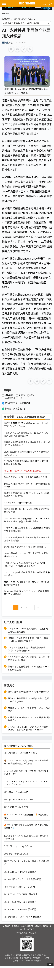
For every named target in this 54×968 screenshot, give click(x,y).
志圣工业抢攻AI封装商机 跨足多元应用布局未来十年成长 (27, 574)
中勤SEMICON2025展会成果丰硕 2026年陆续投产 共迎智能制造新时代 (26, 434)
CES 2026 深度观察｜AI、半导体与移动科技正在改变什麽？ (26, 772)
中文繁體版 (22, 933)
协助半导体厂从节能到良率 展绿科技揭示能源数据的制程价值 (26, 583)
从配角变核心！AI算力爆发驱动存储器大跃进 (25, 477)
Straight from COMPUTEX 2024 (19, 886)
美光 (32, 395)
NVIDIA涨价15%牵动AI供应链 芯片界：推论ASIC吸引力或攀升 (29, 658)
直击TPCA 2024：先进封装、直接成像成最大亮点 (26, 863)
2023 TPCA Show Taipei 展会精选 (20, 901)
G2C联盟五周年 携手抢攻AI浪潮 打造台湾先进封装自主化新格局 (26, 463)
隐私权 (45, 926)
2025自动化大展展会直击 (16, 792)
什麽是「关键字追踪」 (15, 408)
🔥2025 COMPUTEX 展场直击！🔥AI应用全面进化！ (26, 816)
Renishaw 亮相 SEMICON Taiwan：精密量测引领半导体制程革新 (26, 593)
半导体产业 (10, 398)
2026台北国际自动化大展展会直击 (20, 752)
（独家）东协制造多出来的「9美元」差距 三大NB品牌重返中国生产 (29, 640)
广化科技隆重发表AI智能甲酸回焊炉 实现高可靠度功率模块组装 (27, 539)
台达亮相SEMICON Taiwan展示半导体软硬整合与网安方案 (26, 510)
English (33, 933)
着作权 (38, 926)
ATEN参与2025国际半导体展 (18, 502)
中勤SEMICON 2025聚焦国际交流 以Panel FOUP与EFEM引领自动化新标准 (24, 564)
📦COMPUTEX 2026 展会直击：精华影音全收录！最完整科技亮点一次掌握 (26, 762)
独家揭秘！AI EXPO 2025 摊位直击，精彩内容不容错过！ (26, 837)
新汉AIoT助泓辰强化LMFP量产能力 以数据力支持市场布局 (28, 700)
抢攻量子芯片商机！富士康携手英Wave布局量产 (29, 709)
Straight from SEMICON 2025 (18, 799)
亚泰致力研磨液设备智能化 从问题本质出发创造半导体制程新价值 (27, 529)
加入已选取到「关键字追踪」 (18, 403)
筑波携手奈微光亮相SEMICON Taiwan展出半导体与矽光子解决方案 (26, 494)
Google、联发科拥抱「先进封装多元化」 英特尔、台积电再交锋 (28, 649)
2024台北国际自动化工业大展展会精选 (22, 879)
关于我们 (6, 926)
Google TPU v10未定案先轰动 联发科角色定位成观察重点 (28, 630)
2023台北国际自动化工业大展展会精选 (22, 916)
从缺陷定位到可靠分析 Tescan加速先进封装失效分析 (29, 719)
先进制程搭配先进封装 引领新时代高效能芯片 (26, 546)
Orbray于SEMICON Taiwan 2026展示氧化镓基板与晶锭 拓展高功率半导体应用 (28, 728)
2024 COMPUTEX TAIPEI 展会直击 (21, 894)
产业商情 (5, 14)
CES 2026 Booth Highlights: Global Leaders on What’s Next (26, 783)
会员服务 (15, 926)
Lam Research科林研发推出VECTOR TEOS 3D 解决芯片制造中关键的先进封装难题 (27, 520)
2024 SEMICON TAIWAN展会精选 (20, 871)
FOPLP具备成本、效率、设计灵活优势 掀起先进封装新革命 (26, 555)
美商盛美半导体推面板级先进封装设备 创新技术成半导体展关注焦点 (27, 444)
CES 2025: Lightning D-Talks (18, 846)
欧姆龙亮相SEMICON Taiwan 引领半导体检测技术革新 (27, 485)
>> (38, 608)
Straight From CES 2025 (16, 853)
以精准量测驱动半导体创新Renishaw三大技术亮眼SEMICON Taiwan (26, 425)
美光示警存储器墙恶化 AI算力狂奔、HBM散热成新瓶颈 (28, 668)
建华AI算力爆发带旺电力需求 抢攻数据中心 (28, 691)
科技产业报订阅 (27, 926)
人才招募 (30, 929)
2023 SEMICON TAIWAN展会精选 (20, 909)
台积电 (21, 395)
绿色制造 (9, 395)
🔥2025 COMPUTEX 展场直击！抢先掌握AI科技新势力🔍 (26, 827)
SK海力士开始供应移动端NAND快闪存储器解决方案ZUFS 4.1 (26, 453)
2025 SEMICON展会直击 (16, 807)
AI (22, 398)
